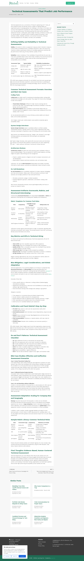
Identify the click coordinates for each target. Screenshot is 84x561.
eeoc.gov (48, 271)
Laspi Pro (53, 558)
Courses (32, 3)
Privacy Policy (41, 545)
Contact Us (70, 3)
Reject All (15, 556)
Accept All (22, 556)
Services (21, 3)
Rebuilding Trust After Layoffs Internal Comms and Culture (20, 487)
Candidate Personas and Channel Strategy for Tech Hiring (19, 518)
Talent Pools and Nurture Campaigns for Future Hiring (18, 471)
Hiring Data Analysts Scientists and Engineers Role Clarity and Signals (41, 518)
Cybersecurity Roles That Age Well (65, 37)
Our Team (26, 3)
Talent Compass (41, 8)
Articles (36, 3)
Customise (7, 556)
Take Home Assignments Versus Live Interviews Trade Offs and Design (45, 471)
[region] (14, 552)
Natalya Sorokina (13, 14)
